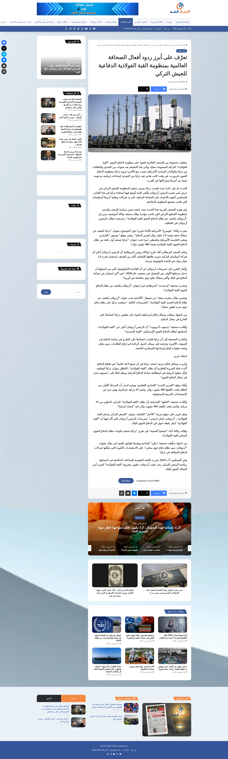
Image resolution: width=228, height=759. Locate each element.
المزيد (175, 45)
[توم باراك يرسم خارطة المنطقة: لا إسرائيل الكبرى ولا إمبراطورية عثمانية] (48, 155)
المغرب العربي (141, 22)
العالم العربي (157, 22)
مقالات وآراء (62, 22)
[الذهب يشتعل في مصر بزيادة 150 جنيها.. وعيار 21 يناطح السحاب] (48, 143)
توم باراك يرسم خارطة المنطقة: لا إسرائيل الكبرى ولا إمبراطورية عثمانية (70, 154)
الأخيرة (73, 698)
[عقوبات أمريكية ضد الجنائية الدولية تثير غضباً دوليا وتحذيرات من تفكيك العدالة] (106, 624)
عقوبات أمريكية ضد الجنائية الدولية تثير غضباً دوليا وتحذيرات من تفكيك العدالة (107, 637)
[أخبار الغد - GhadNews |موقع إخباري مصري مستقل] (180, 8)
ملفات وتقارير (111, 22)
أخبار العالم (126, 22)
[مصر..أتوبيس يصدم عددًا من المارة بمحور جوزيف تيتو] (131, 720)
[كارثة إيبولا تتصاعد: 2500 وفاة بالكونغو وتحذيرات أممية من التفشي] (172, 624)
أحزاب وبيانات (95, 22)
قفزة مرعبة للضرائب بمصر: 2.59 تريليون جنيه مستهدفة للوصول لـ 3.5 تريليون (62, 68)
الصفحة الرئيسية (182, 22)
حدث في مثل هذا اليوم (44, 22)
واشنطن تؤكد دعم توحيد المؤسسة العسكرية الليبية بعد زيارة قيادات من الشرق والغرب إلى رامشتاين (55, 709)
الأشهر (49, 698)
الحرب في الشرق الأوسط (20, 22)
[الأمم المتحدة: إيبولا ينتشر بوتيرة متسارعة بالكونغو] (139, 656)
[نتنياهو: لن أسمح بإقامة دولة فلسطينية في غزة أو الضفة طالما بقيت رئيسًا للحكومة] (48, 130)
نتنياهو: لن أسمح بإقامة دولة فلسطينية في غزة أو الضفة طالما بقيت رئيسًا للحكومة (71, 129)
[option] (139, 529)
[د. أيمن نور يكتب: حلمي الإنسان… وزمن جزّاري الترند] (48, 118)
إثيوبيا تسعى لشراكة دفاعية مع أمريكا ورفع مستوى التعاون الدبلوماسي (139, 529)
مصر (170, 22)
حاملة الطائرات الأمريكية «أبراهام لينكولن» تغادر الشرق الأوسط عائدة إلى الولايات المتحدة (107, 669)
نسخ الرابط (126, 481)
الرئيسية (182, 45)
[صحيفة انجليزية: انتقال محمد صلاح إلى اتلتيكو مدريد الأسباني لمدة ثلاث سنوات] (131, 708)
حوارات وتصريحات (78, 22)
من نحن (167, 29)
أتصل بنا (158, 29)
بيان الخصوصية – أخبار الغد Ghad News (138, 29)
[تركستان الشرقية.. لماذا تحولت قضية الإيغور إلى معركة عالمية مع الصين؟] (139, 624)
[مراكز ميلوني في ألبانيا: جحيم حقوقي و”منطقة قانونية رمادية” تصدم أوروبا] (172, 656)
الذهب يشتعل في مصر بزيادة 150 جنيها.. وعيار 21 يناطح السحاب (70, 142)
